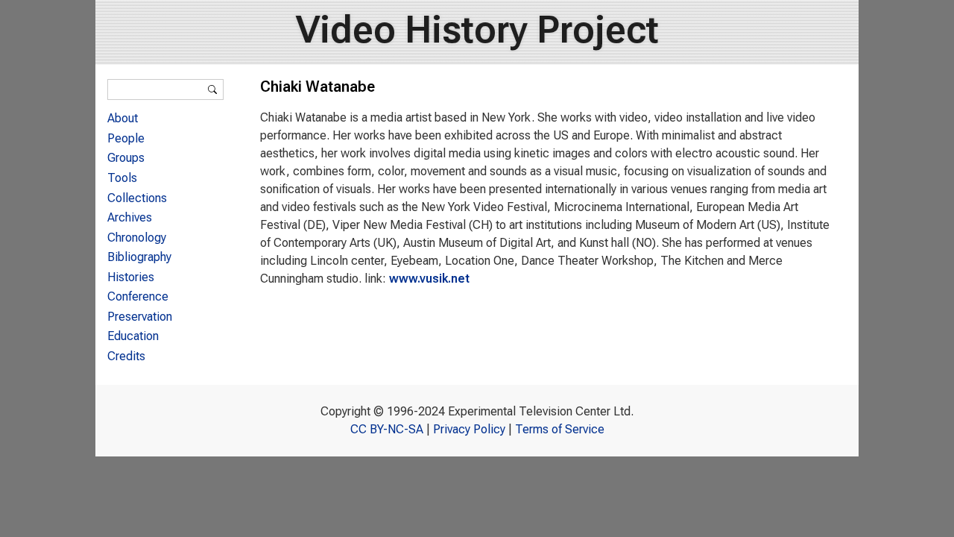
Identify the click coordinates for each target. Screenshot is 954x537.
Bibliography (139, 257)
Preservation (139, 317)
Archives (129, 217)
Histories (130, 277)
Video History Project (477, 29)
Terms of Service (559, 429)
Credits (126, 356)
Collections (137, 198)
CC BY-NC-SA (386, 429)
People (126, 138)
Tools (122, 178)
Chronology (136, 237)
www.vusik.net (429, 278)
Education (133, 336)
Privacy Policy (469, 429)
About (122, 118)
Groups (126, 158)
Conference (137, 296)
